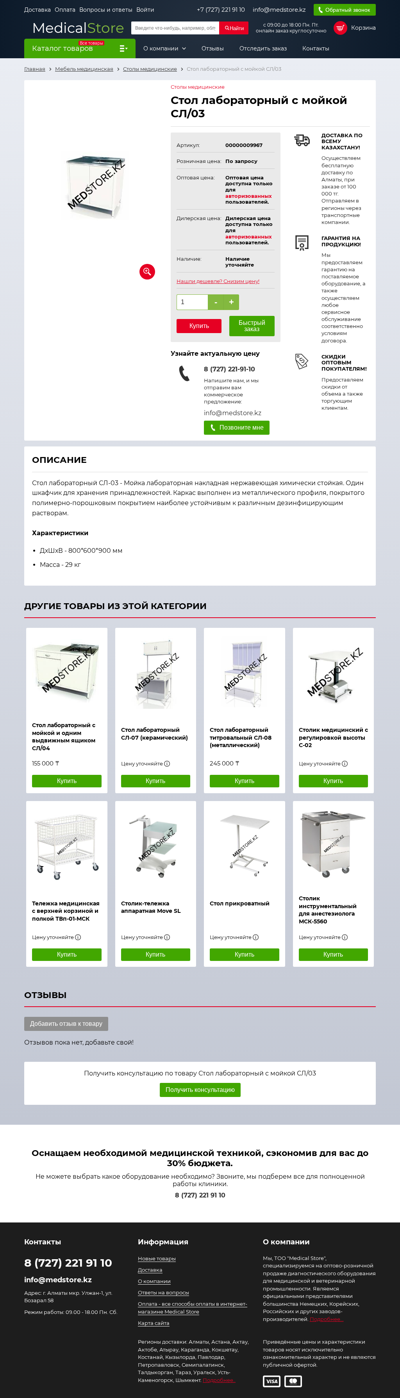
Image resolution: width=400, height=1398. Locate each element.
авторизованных (248, 196)
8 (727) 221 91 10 (200, 1195)
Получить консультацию (200, 1089)
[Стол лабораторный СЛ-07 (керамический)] (155, 673)
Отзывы (213, 48)
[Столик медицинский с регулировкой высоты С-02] (333, 673)
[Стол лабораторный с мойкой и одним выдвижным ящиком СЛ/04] (66, 671)
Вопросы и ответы (105, 9)
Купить (199, 326)
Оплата (65, 9)
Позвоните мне (242, 427)
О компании (161, 48)
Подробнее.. (219, 1380)
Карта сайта (154, 1323)
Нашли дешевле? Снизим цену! (218, 281)
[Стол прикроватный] (244, 846)
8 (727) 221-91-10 (229, 369)
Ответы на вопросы (163, 1292)
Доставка (37, 9)
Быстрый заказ (252, 325)
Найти (237, 28)
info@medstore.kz (279, 9)
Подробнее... (327, 1319)
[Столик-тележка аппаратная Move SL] (155, 846)
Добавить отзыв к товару (66, 1023)
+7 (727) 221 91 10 (221, 9)
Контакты (315, 48)
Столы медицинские (198, 87)
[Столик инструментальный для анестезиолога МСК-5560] (333, 844)
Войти (145, 9)
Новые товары (157, 1258)
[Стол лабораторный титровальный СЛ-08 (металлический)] (244, 673)
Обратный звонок (347, 10)
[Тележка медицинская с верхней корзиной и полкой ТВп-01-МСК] (66, 846)
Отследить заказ (263, 48)
